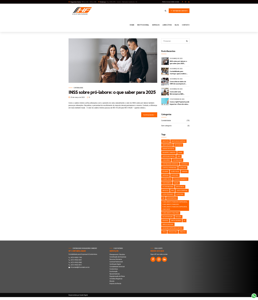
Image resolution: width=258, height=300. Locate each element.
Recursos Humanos (116, 259)
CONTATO (185, 25)
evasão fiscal (166, 179)
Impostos (165, 190)
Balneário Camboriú (169, 152)
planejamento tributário (170, 213)
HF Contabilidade (167, 186)
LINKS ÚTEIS (167, 25)
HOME (132, 25)
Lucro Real (179, 194)
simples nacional (167, 224)
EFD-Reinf (165, 171)
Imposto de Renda (115, 283)
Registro (165, 220)
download (182, 167)
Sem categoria (166, 126)
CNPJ (178, 156)
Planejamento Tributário (117, 254)
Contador (184, 164)
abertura (165, 141)
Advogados (178, 145)
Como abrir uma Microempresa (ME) (176, 93)
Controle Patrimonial (169, 167)
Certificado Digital (115, 264)
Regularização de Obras (117, 276)
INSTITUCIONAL (143, 25)
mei (163, 198)
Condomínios (114, 269)
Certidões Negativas (116, 279)
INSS (172, 190)
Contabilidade (78, 88)
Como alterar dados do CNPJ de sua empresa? (178, 82)
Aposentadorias (115, 274)
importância (180, 186)
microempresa (172, 198)
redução (178, 217)
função (176, 183)
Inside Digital (84, 295)
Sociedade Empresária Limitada (172, 228)
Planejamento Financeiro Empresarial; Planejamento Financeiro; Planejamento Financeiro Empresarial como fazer (174, 205)
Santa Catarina (176, 220)
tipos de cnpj (173, 232)
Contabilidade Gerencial (117, 266)
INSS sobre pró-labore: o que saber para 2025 (112, 92)
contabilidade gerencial (170, 164)
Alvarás (112, 281)
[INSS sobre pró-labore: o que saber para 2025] (113, 60)
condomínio (166, 160)
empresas (165, 175)
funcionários (166, 183)
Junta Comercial (182, 190)
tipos (164, 232)
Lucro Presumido (167, 194)
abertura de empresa (178, 141)
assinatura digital (168, 148)
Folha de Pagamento (180, 179)
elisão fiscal (175, 171)
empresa (184, 171)
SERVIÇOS (156, 25)
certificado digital (168, 156)
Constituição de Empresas (118, 257)
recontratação (167, 217)
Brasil (180, 152)
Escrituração (114, 271)
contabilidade (177, 160)
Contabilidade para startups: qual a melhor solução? (178, 72)
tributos (183, 232)
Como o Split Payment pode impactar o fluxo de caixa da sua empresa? (179, 103)
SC (184, 220)
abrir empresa (167, 145)
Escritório (174, 175)
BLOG (177, 25)
